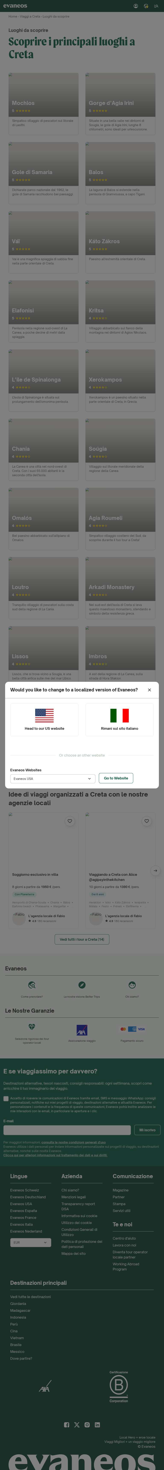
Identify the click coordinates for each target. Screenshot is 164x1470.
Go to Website (116, 778)
